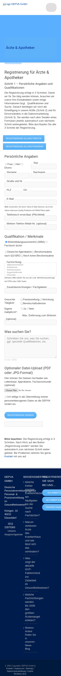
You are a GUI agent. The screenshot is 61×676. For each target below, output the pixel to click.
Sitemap (29, 668)
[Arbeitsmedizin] (31, 270)
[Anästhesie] (31, 267)
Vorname (11, 172)
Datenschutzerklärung (16, 671)
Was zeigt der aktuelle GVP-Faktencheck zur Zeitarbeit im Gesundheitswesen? (30, 573)
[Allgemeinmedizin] (31, 264)
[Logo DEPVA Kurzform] (15, 4)
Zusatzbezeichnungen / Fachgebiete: (27, 287)
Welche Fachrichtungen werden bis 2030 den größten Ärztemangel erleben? (30, 607)
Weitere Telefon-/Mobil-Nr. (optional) (27, 223)
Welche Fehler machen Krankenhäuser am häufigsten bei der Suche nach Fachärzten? (30, 499)
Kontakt (8, 456)
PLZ (9, 190)
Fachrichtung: (14, 262)
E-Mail (10, 198)
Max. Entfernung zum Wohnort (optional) (31, 317)
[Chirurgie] (31, 275)
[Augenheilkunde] (31, 272)
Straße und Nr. (15, 181)
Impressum (20, 668)
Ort (25, 190)
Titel (35, 163)
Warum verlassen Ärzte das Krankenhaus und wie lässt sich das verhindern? (30, 537)
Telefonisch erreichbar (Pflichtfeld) (26, 214)
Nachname (39, 172)
